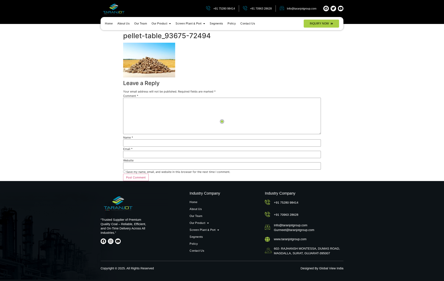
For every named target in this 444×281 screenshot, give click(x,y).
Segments (216, 23)
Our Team (140, 23)
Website (128, 160)
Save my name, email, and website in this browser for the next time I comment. (178, 171)
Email (128, 149)
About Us (123, 23)
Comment (130, 95)
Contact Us (247, 23)
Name (128, 137)
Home (109, 23)
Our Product (159, 23)
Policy (232, 23)
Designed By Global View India (322, 268)
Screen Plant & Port (189, 23)
